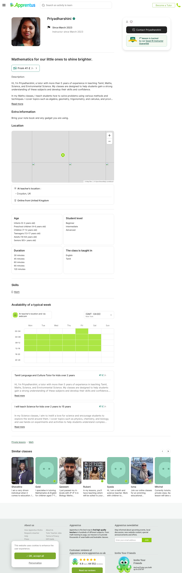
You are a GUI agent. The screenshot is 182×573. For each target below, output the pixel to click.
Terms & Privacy (52, 536)
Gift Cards (50, 539)
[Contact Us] (179, 5)
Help (26, 536)
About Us (49, 530)
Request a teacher (31, 533)
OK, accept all (36, 555)
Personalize (35, 562)
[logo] (24, 5)
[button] (131, 22)
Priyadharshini (59, 18)
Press (26, 539)
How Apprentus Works (33, 530)
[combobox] (76, 5)
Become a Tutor (164, 5)
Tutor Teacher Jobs (54, 533)
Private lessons (19, 442)
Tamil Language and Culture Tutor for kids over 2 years (45, 375)
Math (17, 291)
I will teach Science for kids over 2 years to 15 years (43, 406)
